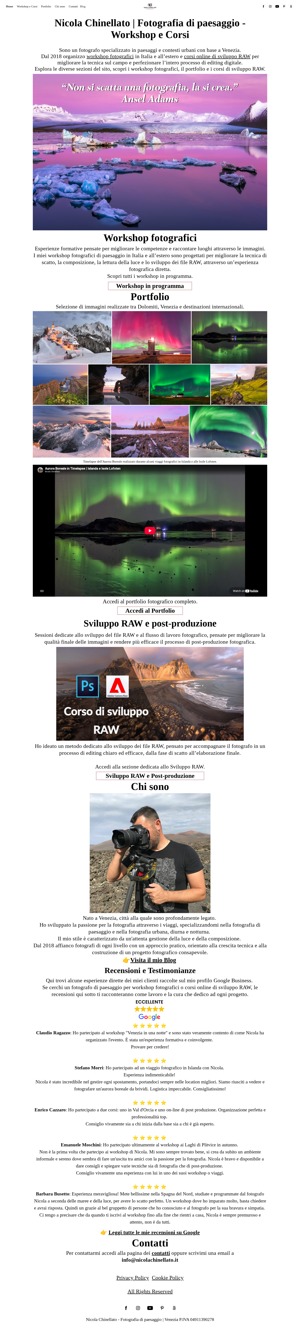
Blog (82, 6)
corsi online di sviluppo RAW (217, 56)
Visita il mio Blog (153, 960)
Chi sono (60, 6)
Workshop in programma (150, 285)
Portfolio (46, 6)
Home (9, 6)
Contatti (73, 6)
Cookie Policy (168, 1278)
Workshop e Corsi (27, 6)
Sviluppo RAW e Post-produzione (150, 775)
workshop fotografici (110, 56)
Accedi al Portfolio (150, 610)
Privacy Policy (132, 1278)
